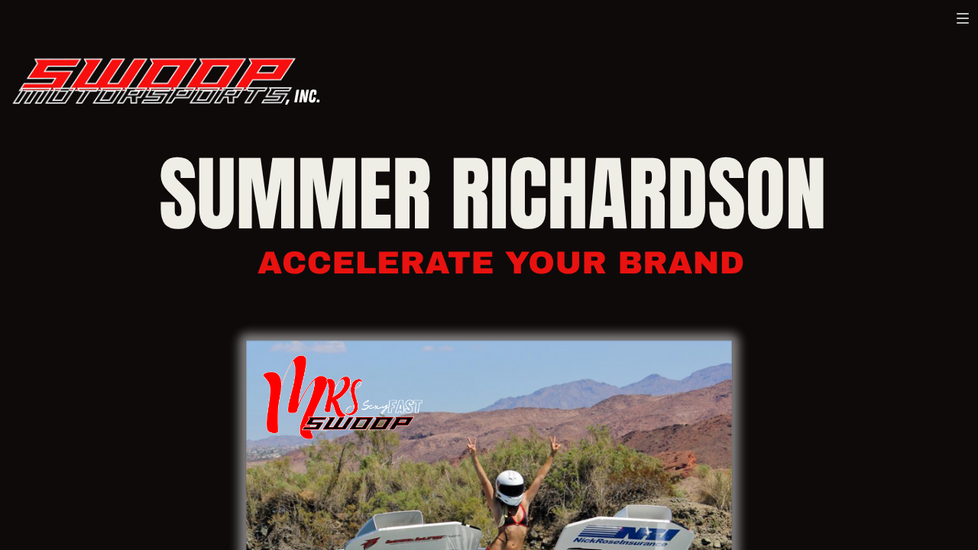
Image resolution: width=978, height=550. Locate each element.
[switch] (963, 18)
